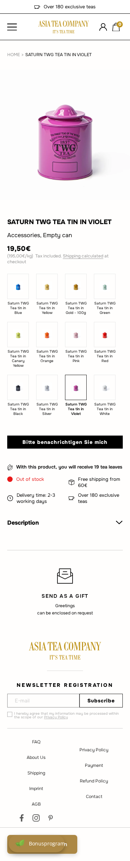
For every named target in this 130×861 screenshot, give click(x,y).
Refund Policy (94, 781)
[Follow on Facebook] (21, 818)
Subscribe (101, 700)
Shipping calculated (83, 256)
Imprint (36, 788)
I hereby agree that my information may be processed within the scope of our (66, 715)
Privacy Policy (56, 717)
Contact (94, 796)
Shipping (36, 773)
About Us (36, 757)
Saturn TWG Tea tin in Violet (58, 55)
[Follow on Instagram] (36, 818)
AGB (36, 804)
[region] (65, 592)
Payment (94, 765)
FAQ (36, 742)
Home (13, 55)
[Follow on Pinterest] (50, 818)
